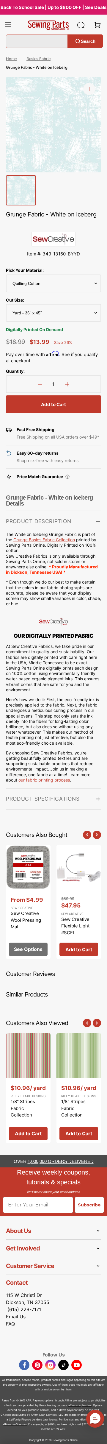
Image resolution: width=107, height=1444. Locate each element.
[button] (8, 25)
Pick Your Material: (25, 270)
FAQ (10, 1324)
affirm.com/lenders (80, 1405)
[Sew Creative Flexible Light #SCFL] (78, 902)
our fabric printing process (44, 779)
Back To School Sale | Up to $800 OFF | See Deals (53, 7)
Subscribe (89, 1205)
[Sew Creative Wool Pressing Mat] (28, 902)
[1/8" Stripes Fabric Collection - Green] (78, 1088)
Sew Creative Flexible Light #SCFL (75, 925)
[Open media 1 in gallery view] (89, 89)
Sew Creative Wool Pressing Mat (26, 920)
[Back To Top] (98, 1435)
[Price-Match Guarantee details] (67, 477)
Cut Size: (15, 299)
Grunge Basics (28, 539)
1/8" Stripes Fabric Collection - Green (73, 1112)
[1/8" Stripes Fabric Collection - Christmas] (28, 1088)
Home (11, 58)
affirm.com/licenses (15, 1424)
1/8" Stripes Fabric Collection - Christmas (23, 1112)
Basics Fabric (38, 58)
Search (88, 40)
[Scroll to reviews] (53, 226)
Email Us (16, 1317)
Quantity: (15, 371)
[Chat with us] (80, 25)
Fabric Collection (59, 539)
